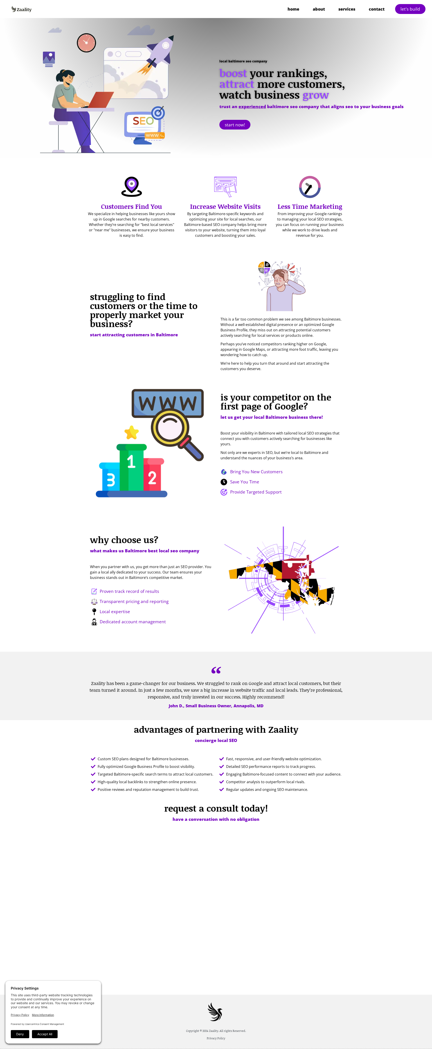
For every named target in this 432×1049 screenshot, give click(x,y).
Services (346, 9)
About (319, 9)
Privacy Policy (216, 1038)
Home (293, 9)
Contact (377, 9)
